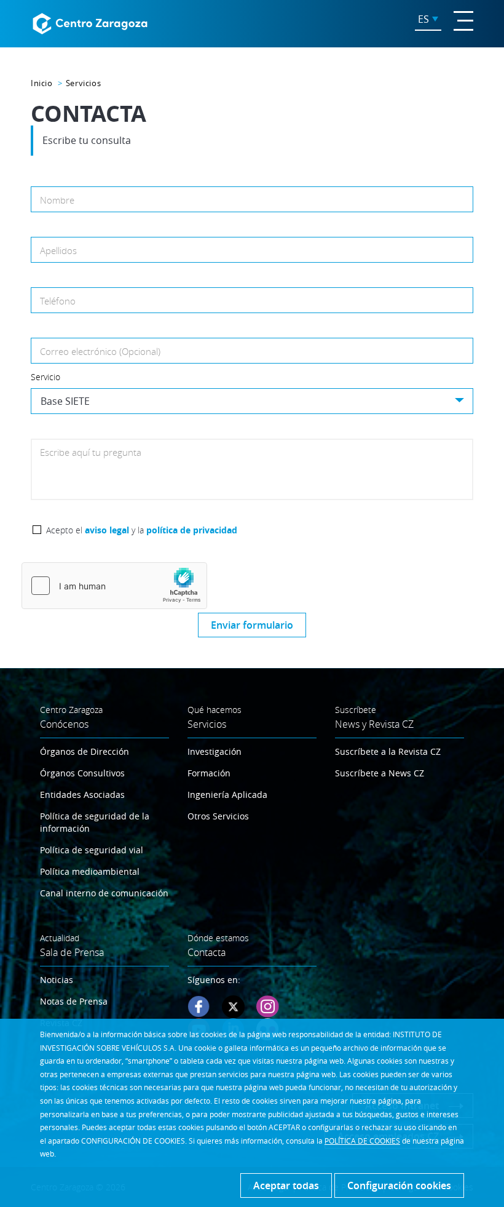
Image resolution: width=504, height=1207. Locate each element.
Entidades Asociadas (82, 794)
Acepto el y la (141, 530)
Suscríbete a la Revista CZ (388, 751)
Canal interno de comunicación (104, 893)
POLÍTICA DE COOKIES (362, 1140)
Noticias (56, 980)
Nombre (57, 200)
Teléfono (58, 301)
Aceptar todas (286, 1185)
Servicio (45, 377)
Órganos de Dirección (84, 751)
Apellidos (58, 250)
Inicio (42, 83)
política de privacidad (191, 530)
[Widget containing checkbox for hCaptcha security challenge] (114, 585)
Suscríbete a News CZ (379, 773)
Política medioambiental (90, 871)
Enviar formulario (252, 625)
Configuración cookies (399, 1185)
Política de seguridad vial (91, 850)
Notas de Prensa (74, 1001)
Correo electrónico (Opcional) (100, 351)
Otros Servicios (218, 816)
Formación (208, 773)
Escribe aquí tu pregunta (90, 452)
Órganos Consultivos (82, 773)
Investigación (214, 751)
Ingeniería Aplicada (227, 794)
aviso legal (107, 530)
